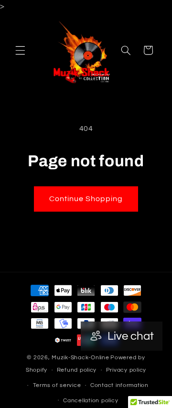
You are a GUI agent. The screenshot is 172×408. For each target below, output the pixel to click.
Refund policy (77, 370)
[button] (20, 50)
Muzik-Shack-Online (80, 357)
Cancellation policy (90, 400)
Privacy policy (126, 370)
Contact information (119, 385)
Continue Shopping (86, 199)
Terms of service (57, 385)
